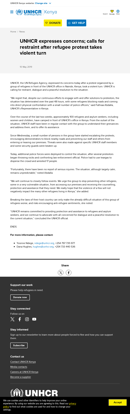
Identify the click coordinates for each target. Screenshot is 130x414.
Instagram (27, 319)
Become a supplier (20, 377)
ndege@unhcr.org (44, 243)
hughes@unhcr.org (43, 246)
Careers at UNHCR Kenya (24, 372)
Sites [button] (118, 14)
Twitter (12, 319)
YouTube (34, 319)
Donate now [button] (20, 297)
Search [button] (105, 14)
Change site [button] (41, 3)
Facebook (20, 319)
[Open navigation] (11, 12)
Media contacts (18, 367)
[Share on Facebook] (68, 272)
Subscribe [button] (19, 345)
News (22, 31)
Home (13, 31)
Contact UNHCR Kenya (23, 362)
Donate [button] (112, 14)
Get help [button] (78, 23)
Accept (118, 402)
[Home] (26, 12)
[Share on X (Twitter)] (60, 272)
